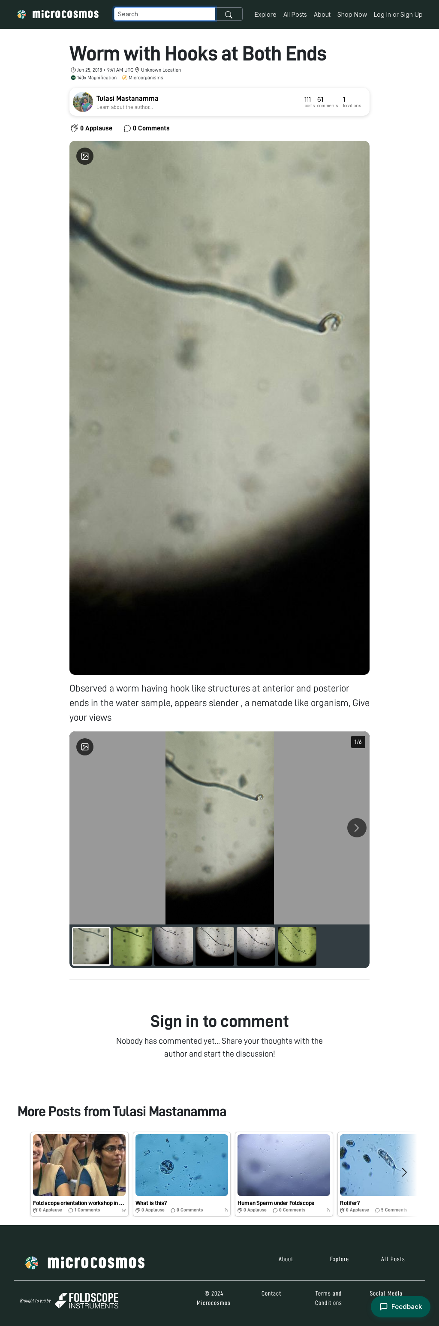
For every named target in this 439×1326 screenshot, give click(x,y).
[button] (79, 1174)
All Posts (295, 14)
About (322, 14)
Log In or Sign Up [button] (398, 14)
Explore (266, 14)
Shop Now (352, 14)
